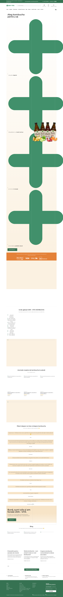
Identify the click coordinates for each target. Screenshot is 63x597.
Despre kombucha (9, 588)
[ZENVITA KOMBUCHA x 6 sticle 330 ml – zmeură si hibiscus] (47, 383)
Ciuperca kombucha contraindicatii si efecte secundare (47, 552)
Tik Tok (33, 587)
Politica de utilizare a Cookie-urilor (24, 588)
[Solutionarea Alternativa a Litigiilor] (39, 595)
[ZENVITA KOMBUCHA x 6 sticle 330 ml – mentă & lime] (15, 383)
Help (48, 6)
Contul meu (44, 6)
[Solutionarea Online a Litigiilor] (51, 595)
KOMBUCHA (9, 391)
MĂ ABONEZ (51, 591)
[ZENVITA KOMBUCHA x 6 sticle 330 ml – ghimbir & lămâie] (31, 383)
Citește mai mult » (27, 560)
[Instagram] (56, 1)
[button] (7, 468)
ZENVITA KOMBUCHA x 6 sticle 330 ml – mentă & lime (14, 393)
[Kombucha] (45, 132)
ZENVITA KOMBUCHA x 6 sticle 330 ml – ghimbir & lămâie (30, 393)
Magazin (7, 584)
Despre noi (8, 587)
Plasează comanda (53, 6)
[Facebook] (55, 1)
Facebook (33, 584)
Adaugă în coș (15, 397)
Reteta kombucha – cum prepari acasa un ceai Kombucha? (31, 552)
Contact (7, 589)
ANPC (20, 591)
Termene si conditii (22, 587)
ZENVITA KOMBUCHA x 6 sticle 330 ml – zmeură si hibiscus (46, 393)
